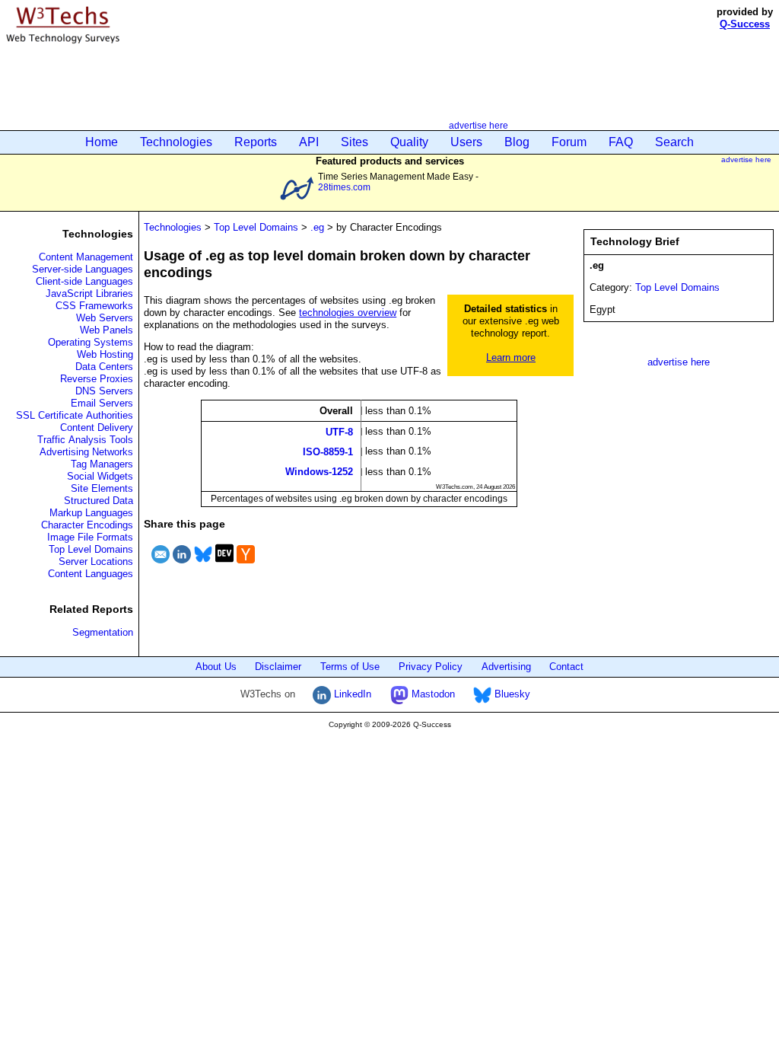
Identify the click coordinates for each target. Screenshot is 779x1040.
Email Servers (102, 403)
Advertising (506, 666)
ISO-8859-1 (328, 452)
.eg (317, 227)
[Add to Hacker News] (245, 565)
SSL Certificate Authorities (74, 415)
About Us (216, 666)
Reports (255, 142)
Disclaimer (278, 666)
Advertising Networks (86, 452)
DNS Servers (104, 391)
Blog (516, 142)
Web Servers (104, 318)
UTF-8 (339, 431)
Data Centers (104, 366)
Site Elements (102, 488)
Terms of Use (350, 666)
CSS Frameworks (94, 305)
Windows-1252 (319, 471)
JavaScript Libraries (89, 293)
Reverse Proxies (96, 378)
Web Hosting (105, 354)
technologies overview (347, 312)
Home (101, 142)
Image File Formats (90, 537)
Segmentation (102, 632)
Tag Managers (102, 464)
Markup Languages (91, 512)
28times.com (344, 187)
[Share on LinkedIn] (181, 565)
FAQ (621, 142)
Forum (569, 142)
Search (674, 142)
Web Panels (106, 330)
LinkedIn (351, 694)
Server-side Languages (82, 269)
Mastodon (432, 694)
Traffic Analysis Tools (85, 439)
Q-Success (745, 24)
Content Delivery (96, 427)
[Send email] (160, 565)
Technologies (176, 142)
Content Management (86, 257)
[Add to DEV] (224, 565)
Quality (409, 142)
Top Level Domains (91, 549)
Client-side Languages (84, 281)
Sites (354, 142)
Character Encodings (87, 525)
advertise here (478, 125)
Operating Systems (90, 342)
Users (466, 142)
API (309, 142)
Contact (566, 666)
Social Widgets (100, 476)
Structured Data (98, 500)
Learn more (511, 357)
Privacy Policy (431, 666)
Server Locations (96, 561)
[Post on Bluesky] (203, 565)
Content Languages (90, 573)
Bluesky (510, 694)
